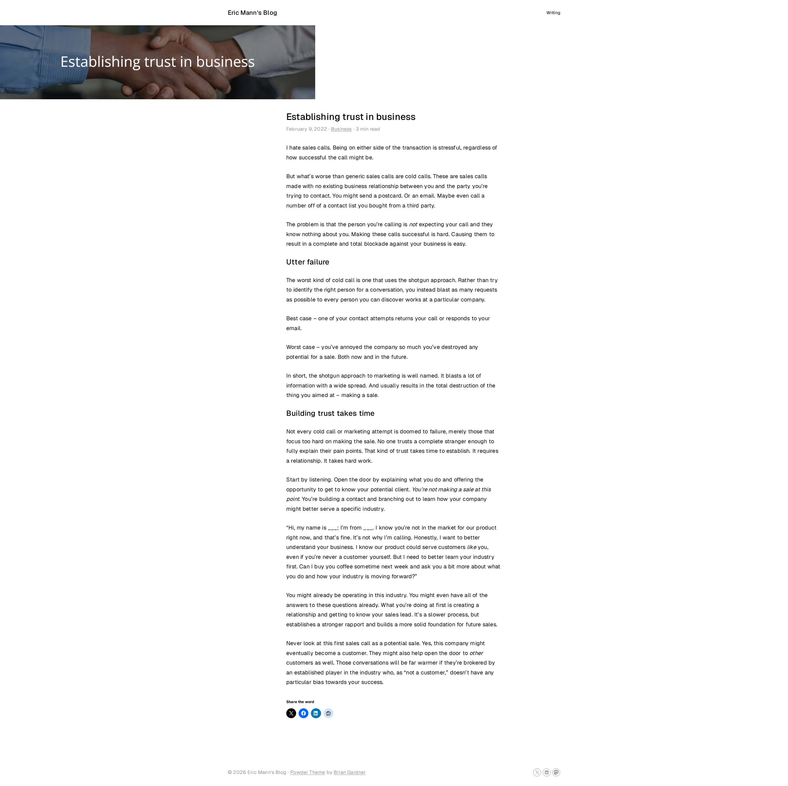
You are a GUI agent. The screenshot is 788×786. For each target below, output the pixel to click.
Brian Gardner (350, 772)
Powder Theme (307, 772)
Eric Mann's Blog (252, 13)
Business (341, 129)
